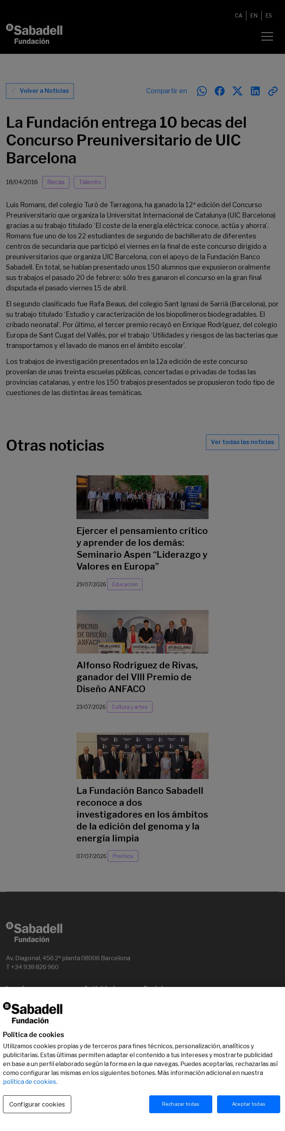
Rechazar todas (180, 1104)
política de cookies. (30, 1081)
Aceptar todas (248, 1104)
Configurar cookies (37, 1104)
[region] (142, 1059)
